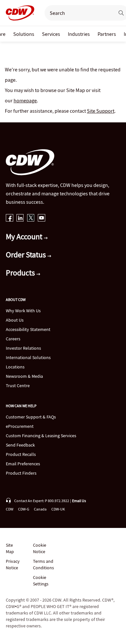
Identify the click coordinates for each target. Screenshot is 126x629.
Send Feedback (20, 445)
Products (21, 273)
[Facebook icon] (9, 218)
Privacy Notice (12, 564)
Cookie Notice (39, 548)
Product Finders (21, 473)
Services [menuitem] (51, 34)
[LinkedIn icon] (20, 218)
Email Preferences (23, 464)
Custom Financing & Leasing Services (41, 435)
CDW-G (23, 509)
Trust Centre (18, 385)
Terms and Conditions (43, 564)
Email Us (79, 500)
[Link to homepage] (18, 13)
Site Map (10, 548)
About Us (15, 320)
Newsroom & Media (24, 376)
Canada (40, 509)
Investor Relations (23, 348)
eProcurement (20, 426)
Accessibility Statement (28, 329)
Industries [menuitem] (79, 34)
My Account (25, 237)
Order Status (26, 255)
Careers (13, 339)
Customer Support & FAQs (31, 417)
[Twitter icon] (31, 218)
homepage (25, 100)
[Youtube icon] (41, 218)
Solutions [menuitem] (23, 34)
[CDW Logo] (18, 13)
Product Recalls (21, 454)
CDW (9, 509)
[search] (77, 13)
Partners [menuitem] (107, 34)
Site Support (100, 111)
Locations (15, 367)
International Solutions (28, 357)
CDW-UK (58, 509)
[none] (23, 34)
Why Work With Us (23, 311)
